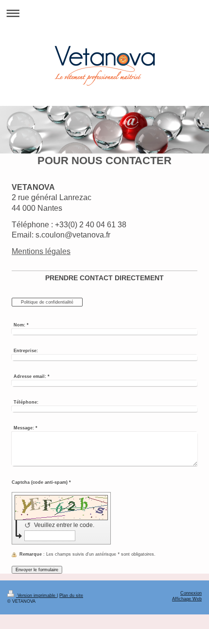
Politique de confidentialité (47, 302)
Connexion (191, 593)
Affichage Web (187, 598)
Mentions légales (41, 251)
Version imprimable (36, 595)
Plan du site (71, 595)
